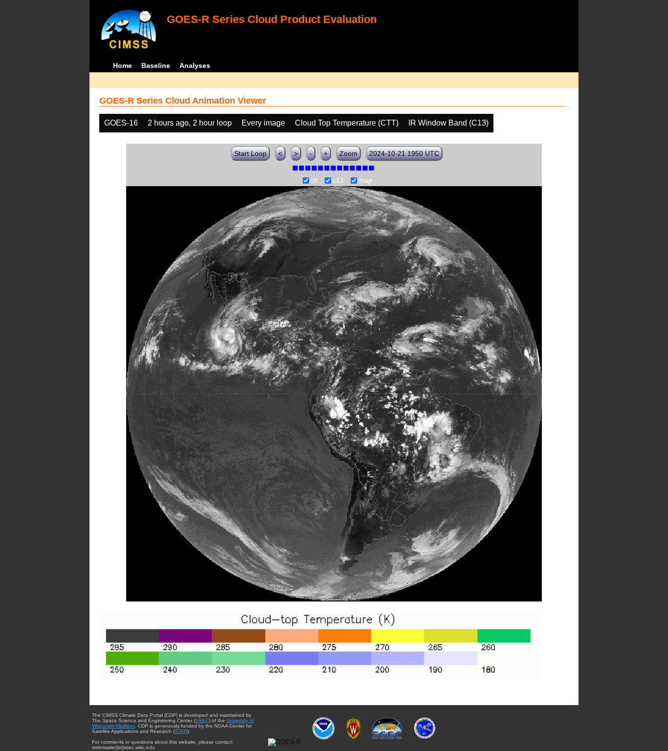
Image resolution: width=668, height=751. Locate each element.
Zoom (348, 153)
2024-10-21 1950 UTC (404, 153)
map (365, 181)
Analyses (194, 65)
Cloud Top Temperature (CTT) (347, 123)
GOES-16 (121, 123)
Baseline (155, 65)
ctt (314, 181)
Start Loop (250, 153)
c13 (338, 181)
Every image (263, 123)
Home (122, 65)
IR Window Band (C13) (448, 123)
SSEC (202, 720)
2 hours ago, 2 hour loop (190, 123)
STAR (181, 731)
